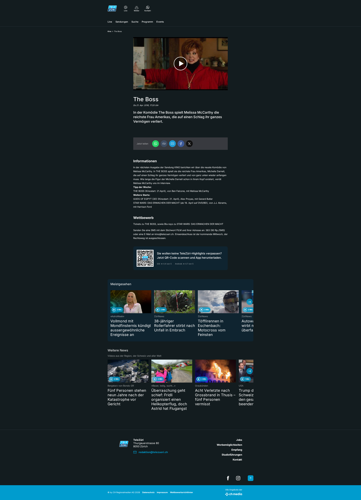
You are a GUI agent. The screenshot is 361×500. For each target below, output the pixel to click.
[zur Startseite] (112, 8)
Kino (109, 31)
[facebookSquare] (228, 478)
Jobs (239, 439)
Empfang (236, 449)
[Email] (172, 143)
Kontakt (237, 459)
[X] (189, 143)
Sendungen (121, 21)
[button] (164, 143)
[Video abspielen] (180, 63)
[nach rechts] (249, 302)
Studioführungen (232, 454)
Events (160, 21)
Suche (134, 21)
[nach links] (111, 302)
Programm (147, 21)
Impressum (162, 492)
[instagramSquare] (238, 478)
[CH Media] (233, 493)
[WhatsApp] (155, 143)
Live (110, 21)
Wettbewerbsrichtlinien (181, 492)
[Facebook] (181, 143)
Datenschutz (148, 492)
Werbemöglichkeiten (229, 444)
